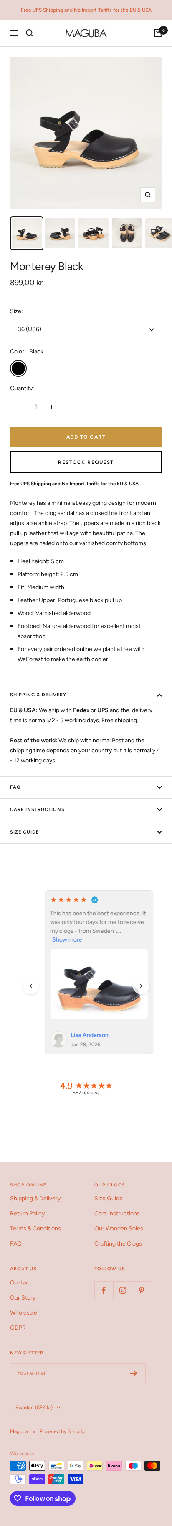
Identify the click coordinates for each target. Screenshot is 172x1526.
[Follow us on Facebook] (103, 1290)
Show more (54, 939)
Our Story (22, 1297)
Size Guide (24, 832)
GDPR (18, 1327)
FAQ (15, 787)
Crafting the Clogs (118, 1243)
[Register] (133, 1373)
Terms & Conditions (35, 1228)
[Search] (29, 33)
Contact (20, 1282)
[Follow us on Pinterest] (141, 1290)
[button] (31, 986)
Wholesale (23, 1312)
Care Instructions (37, 809)
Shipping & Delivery (38, 694)
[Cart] (158, 33)
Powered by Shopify (62, 1431)
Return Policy (27, 1213)
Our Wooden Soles (118, 1228)
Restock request (86, 462)
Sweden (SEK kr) (34, 1407)
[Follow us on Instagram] (122, 1290)
